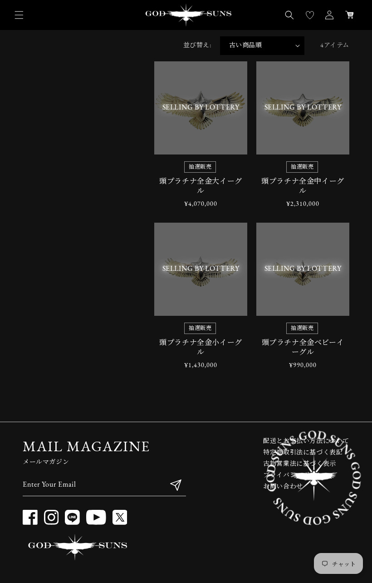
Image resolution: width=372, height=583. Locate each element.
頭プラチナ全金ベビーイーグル (303, 347)
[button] (19, 15)
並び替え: (197, 45)
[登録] (176, 485)
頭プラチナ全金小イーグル (200, 347)
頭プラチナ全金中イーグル (302, 186)
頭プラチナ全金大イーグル (200, 186)
